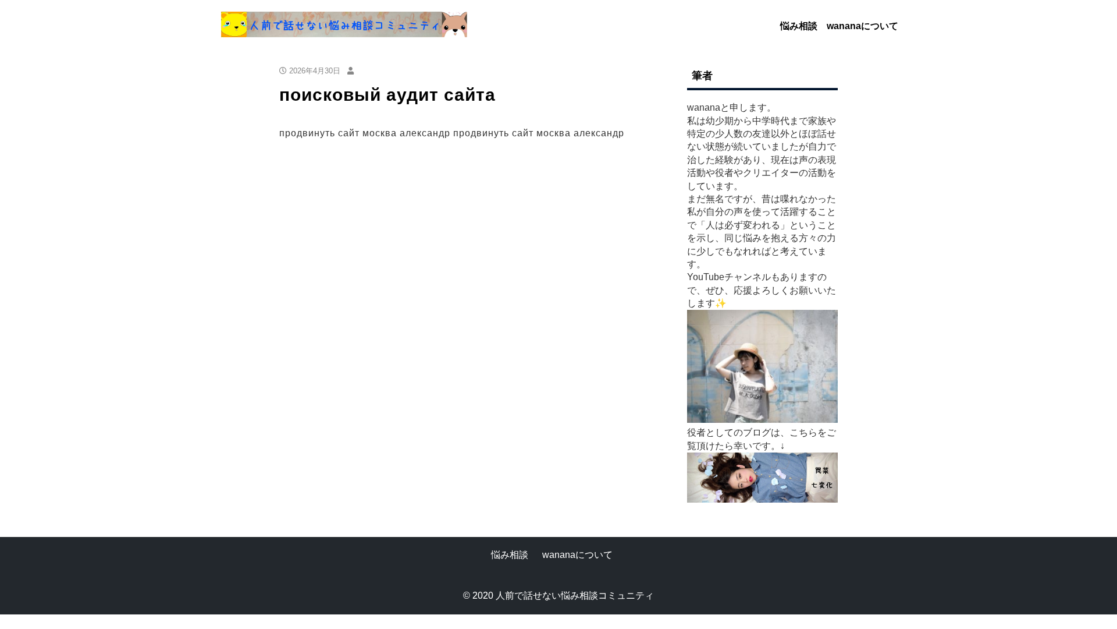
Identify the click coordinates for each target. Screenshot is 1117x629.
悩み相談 (798, 26)
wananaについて (862, 26)
